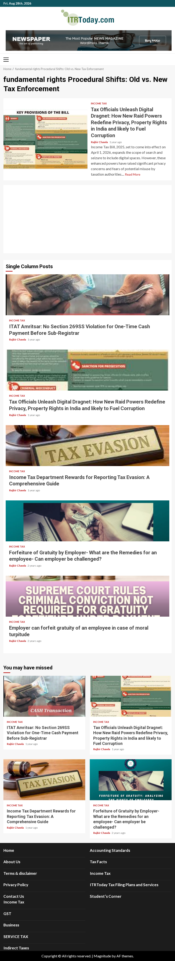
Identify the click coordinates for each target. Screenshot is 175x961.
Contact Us (13, 896)
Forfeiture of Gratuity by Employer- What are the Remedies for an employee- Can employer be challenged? (87, 520)
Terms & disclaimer (20, 873)
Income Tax (99, 103)
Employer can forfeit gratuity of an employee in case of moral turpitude (87, 596)
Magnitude (102, 956)
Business (11, 925)
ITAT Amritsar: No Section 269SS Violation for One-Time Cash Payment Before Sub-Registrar (87, 294)
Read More (132, 174)
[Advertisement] (87, 219)
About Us (11, 861)
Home (8, 850)
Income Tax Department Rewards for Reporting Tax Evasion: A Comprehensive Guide (87, 445)
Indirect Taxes (16, 948)
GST (7, 913)
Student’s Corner (105, 896)
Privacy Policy (15, 884)
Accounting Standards (110, 850)
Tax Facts (98, 861)
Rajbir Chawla (99, 142)
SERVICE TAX (15, 936)
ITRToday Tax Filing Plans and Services (124, 884)
